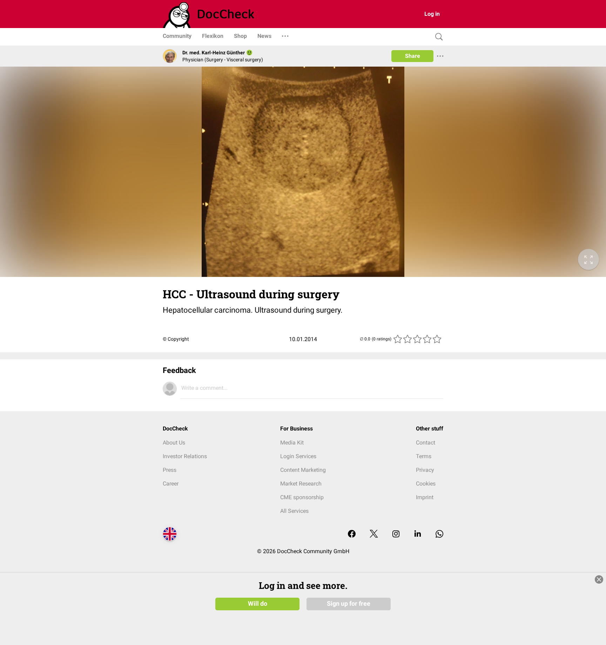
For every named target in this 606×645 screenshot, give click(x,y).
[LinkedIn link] (418, 534)
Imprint (424, 497)
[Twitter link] (374, 534)
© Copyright (176, 339)
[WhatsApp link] (439, 534)
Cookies (426, 483)
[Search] (437, 37)
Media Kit (292, 442)
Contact (425, 442)
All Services (294, 511)
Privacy (425, 470)
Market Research (301, 483)
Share (412, 56)
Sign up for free (348, 603)
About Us (174, 442)
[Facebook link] (352, 534)
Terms (423, 456)
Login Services (298, 456)
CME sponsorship (302, 497)
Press (169, 470)
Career (171, 483)
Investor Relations (185, 456)
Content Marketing (303, 470)
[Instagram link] (396, 534)
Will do (257, 603)
